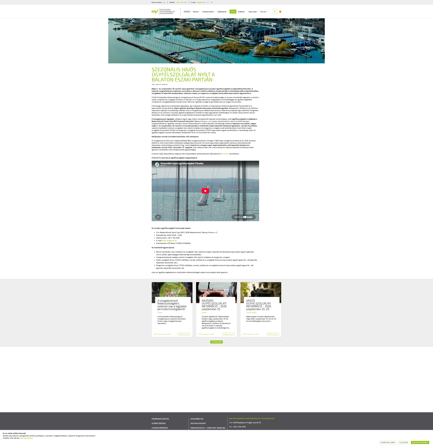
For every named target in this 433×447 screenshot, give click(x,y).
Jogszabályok (196, 419)
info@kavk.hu (201, 2)
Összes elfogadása (420, 442)
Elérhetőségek (159, 423)
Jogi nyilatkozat (198, 423)
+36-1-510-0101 (181, 2)
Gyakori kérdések (160, 428)
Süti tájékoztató (26, 438)
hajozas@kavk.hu (169, 240)
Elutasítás (403, 442)
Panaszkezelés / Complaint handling (207, 428)
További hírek (216, 342)
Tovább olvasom (184, 334)
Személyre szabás (388, 442)
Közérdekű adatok (160, 419)
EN (212, 2)
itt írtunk (225, 154)
